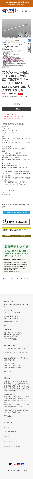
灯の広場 (13, 470)
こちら (9, 325)
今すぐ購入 (16, 109)
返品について (8, 436)
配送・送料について (10, 432)
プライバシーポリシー (10, 441)
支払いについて (8, 427)
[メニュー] (30, 11)
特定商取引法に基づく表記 (12, 446)
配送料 (7, 96)
